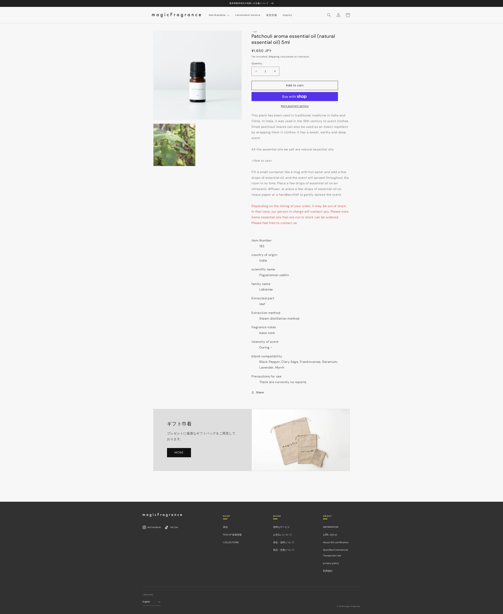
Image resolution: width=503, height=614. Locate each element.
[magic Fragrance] (162, 515)
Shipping (274, 56)
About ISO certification (336, 542)
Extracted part (263, 298)
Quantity (257, 63)
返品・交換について (283, 549)
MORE (179, 453)
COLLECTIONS (231, 542)
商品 (225, 527)
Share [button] (260, 392)
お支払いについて (282, 534)
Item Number (262, 240)
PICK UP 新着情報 (232, 534)
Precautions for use (266, 376)
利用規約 (327, 571)
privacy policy (331, 563)
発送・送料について (283, 542)
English (146, 601)
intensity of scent (265, 342)
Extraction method (266, 313)
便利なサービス (281, 527)
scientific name (263, 269)
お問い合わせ (330, 534)
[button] (329, 15)
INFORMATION (330, 527)
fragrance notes (264, 327)
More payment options (294, 106)
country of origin (264, 255)
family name (261, 284)
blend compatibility (267, 356)
